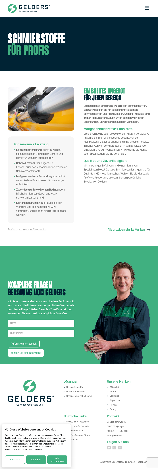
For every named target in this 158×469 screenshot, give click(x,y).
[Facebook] (109, 447)
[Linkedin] (114, 447)
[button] (146, 8)
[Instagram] (120, 447)
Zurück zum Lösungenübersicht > (27, 229)
